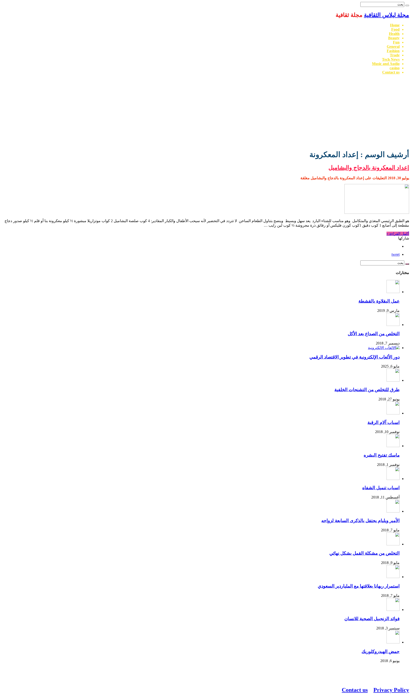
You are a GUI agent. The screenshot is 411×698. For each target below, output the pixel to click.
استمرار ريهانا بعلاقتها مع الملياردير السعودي (359, 585)
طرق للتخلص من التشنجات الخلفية (367, 389)
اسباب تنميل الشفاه (381, 487)
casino (395, 68)
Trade (395, 55)
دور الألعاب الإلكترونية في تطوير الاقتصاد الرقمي (354, 356)
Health (394, 34)
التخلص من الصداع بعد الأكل (374, 333)
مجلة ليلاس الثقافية (386, 15)
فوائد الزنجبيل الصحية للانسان (372, 618)
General (393, 47)
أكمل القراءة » (398, 234)
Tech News (391, 59)
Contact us (391, 72)
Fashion (393, 51)
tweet (395, 254)
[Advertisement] (205, 111)
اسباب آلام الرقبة (383, 422)
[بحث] (407, 5)
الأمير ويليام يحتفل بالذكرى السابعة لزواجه (360, 520)
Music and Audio (386, 64)
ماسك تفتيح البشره (382, 455)
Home (395, 25)
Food (395, 29)
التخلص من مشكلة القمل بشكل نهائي (364, 553)
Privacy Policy (391, 690)
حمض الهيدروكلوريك (381, 651)
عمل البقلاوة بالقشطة (379, 301)
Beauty (394, 38)
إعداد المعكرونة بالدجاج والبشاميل (368, 168)
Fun (396, 42)
